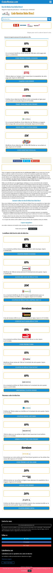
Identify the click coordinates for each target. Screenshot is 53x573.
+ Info (20, 9)
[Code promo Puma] (26, 336)
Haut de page (8, 562)
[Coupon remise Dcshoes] (26, 246)
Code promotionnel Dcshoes (26, 58)
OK (29, 571)
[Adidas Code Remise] (26, 477)
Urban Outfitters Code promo (26, 439)
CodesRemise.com (10, 2)
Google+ (36, 161)
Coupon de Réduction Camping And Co (26, 300)
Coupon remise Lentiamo (26, 416)
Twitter (27, 538)
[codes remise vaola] (23, 25)
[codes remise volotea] (30, 25)
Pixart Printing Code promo (26, 104)
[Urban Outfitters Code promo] (26, 431)
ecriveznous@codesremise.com (27, 525)
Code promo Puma (26, 344)
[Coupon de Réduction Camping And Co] (26, 292)
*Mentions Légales (7, 559)
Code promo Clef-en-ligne (26, 462)
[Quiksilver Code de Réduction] (26, 269)
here (31, 568)
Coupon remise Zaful (26, 508)
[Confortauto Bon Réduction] (26, 315)
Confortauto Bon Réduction (26, 321)
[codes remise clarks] (37, 25)
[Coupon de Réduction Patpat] (26, 359)
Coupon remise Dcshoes (26, 254)
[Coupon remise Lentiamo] (26, 408)
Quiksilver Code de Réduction (26, 277)
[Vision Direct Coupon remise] (26, 119)
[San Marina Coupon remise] (26, 382)
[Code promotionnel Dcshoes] (26, 50)
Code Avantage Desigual (26, 150)
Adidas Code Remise (26, 485)
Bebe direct (32, 229)
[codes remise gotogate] (16, 25)
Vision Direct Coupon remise (26, 127)
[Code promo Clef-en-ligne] (26, 454)
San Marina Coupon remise (26, 390)
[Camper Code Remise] (26, 73)
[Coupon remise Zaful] (26, 500)
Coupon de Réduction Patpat (26, 367)
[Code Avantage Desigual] (26, 142)
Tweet (27, 161)
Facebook (18, 161)
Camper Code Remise (26, 81)
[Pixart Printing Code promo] (26, 96)
